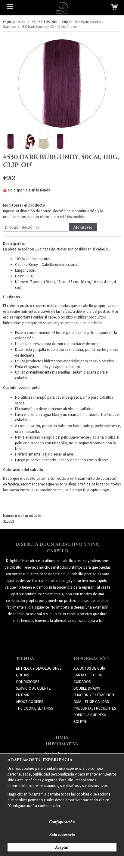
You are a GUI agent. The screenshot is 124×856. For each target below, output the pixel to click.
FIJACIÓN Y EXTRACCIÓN (93, 695)
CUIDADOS (82, 681)
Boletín (80, 721)
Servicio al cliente (33, 688)
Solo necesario (62, 834)
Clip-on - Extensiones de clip (81, 22)
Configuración (62, 822)
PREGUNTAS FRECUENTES (94, 708)
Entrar (22, 695)
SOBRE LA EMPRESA (89, 714)
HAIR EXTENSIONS (44, 22)
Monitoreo (82, 227)
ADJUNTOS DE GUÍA (89, 668)
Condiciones (27, 681)
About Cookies (29, 701)
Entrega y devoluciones (38, 668)
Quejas (22, 675)
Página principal (14, 22)
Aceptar (62, 847)
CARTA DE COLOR (88, 675)
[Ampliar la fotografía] (62, 83)
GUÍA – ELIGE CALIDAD (91, 701)
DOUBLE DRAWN (86, 688)
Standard (9, 27)
